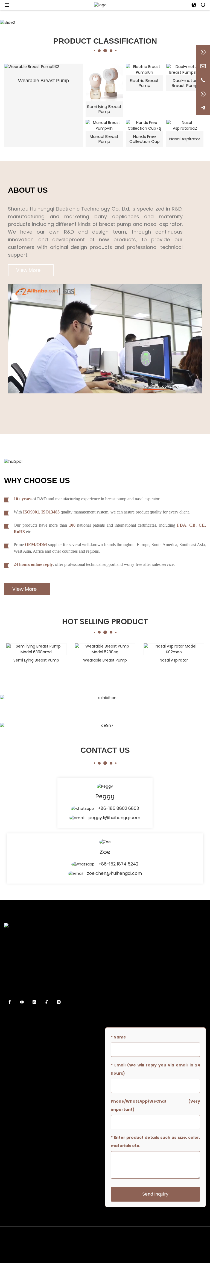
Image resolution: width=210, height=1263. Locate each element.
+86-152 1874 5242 (118, 864)
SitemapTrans (105, 1245)
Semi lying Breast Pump (104, 109)
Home (110, 941)
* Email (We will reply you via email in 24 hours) (155, 1069)
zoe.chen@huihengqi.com (114, 873)
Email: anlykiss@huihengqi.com (37, 1052)
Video (110, 980)
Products (113, 961)
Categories (115, 1000)
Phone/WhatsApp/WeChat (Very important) (155, 1105)
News (110, 970)
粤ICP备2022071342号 (105, 1253)
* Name (118, 1037)
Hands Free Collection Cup (144, 139)
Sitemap (189, 1236)
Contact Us (116, 990)
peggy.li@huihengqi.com (114, 817)
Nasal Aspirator (184, 139)
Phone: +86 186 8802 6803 (33, 1062)
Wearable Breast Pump (43, 80)
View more (28, 270)
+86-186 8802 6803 (118, 808)
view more (24, 589)
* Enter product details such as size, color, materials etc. (155, 1141)
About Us (113, 951)
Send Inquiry (155, 1194)
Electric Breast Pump (144, 83)
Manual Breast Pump (104, 139)
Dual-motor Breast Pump (185, 83)
